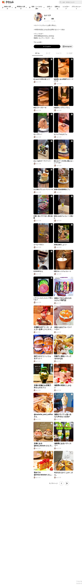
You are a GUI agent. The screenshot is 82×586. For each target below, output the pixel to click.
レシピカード (66, 7)
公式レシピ (49, 7)
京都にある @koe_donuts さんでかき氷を (42, 444)
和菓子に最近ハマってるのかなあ (63, 357)
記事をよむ (57, 7)
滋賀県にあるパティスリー (63, 444)
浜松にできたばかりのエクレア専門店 (63, 299)
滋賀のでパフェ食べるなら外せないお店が (63, 415)
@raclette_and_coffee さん (43, 415)
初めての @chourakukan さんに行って (43, 473)
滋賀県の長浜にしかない (63, 386)
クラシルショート (76, 7)
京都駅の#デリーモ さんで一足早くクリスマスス (43, 328)
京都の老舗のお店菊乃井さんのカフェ (42, 386)
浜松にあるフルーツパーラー (63, 328)
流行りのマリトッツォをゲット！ (42, 357)
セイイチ (58, 303)
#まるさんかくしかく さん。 (63, 473)
